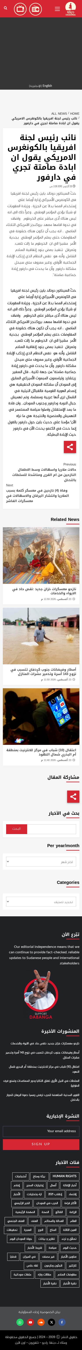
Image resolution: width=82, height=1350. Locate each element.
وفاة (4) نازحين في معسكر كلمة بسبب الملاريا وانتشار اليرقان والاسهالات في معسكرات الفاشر (37, 493)
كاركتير (73, 1265)
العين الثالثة (70, 1229)
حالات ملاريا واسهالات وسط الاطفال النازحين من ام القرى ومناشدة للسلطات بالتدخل (44, 472)
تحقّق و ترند (69, 1238)
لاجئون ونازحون (53, 1265)
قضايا (13, 1256)
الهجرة (27, 1229)
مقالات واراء (44, 1274)
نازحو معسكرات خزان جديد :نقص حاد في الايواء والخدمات (44, 591)
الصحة (45, 1212)
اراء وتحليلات (34, 1194)
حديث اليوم (70, 1247)
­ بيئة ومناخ (39, 1176)
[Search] (5, 8)
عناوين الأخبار (69, 1256)
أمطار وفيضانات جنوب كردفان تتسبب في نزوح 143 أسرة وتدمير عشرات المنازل (43, 672)
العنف (34, 1221)
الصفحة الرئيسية (25, 1212)
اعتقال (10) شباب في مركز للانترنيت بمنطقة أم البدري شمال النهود (41, 752)
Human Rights (65, 1176)
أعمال (53, 1185)
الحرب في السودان (47, 1203)
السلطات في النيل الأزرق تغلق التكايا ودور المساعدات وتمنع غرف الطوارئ (41, 1083)
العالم (73, 1221)
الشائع (59, 1212)
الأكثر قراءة (71, 1203)
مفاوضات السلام (67, 1274)
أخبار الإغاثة (70, 1185)
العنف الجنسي (15, 1221)
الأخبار (17, 1194)
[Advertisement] (41, 41)
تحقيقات (12, 1229)
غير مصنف (48, 1256)
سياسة (52, 1247)
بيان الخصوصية (50, 1312)
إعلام (17, 1185)
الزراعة (73, 1212)
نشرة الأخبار (70, 1283)
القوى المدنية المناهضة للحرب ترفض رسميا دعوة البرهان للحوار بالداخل (43, 1097)
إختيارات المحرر (35, 1185)
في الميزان (29, 1256)
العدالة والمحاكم (54, 1221)
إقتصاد (73, 1194)
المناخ (53, 1229)
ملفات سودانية (22, 1274)
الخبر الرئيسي (22, 1203)
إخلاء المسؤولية (28, 1312)
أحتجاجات (20, 1176)
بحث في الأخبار (64, 813)
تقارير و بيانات (46, 1238)
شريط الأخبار (35, 1247)
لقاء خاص (32, 1265)
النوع (40, 1229)
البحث (16, 829)
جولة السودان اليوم (21, 1238)
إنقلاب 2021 (55, 1194)
